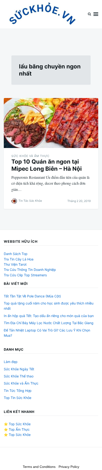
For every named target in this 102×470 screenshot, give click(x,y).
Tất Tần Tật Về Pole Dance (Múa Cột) (32, 296)
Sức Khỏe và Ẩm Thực (30, 156)
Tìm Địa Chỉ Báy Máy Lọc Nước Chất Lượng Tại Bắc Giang (48, 323)
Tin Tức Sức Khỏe (30, 200)
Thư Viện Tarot (15, 264)
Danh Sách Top (16, 254)
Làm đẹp (11, 362)
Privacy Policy (69, 467)
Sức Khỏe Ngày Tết (19, 369)
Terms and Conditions (39, 467)
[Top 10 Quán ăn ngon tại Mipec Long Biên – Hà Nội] (51, 123)
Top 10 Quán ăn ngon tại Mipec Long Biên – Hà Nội (46, 165)
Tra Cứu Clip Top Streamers (25, 275)
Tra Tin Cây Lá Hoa (18, 259)
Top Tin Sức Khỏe (17, 398)
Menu (95, 14)
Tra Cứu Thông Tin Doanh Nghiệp (30, 270)
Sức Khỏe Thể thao (18, 376)
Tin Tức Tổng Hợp (18, 391)
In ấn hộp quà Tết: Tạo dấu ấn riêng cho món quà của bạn (49, 316)
